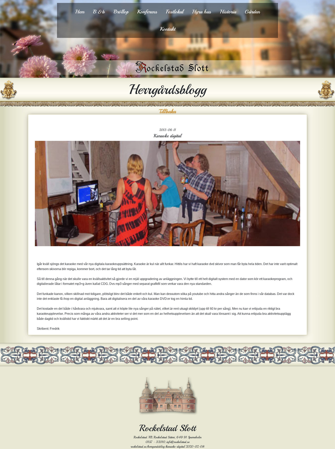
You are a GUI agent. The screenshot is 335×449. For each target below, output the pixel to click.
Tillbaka (167, 111)
